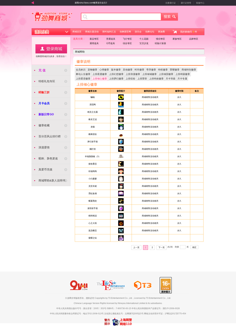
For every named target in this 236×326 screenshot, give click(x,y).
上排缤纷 (130, 78)
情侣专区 (160, 39)
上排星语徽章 (83, 78)
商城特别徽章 (189, 69)
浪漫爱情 (44, 147)
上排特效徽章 (156, 78)
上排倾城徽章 (149, 74)
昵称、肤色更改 (48, 158)
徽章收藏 (44, 125)
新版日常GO (46, 114)
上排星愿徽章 (99, 74)
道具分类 (51, 31)
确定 (194, 247)
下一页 (161, 247)
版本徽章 (116, 69)
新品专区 (94, 39)
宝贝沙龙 (143, 43)
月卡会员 (44, 103)
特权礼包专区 (47, 81)
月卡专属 (182, 78)
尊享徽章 (151, 69)
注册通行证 (170, 3)
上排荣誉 (142, 78)
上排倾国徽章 (166, 74)
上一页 (136, 247)
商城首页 (76, 31)
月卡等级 (170, 78)
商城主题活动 (92, 31)
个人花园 (143, 39)
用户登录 (51, 48)
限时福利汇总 (109, 31)
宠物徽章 (92, 69)
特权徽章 (163, 69)
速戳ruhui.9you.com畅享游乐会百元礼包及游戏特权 (95, 3)
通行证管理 (186, 3)
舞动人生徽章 (83, 74)
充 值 (42, 70)
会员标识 (81, 69)
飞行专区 (127, 39)
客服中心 (200, 3)
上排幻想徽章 (116, 74)
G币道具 (110, 43)
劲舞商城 (52, 18)
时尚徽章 (139, 69)
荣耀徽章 (175, 69)
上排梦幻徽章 (116, 78)
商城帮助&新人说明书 (52, 180)
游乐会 (138, 31)
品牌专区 (193, 39)
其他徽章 (128, 69)
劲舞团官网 (125, 31)
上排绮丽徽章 (182, 74)
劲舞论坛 (149, 31)
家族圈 (161, 31)
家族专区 (177, 39)
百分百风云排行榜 (50, 136)
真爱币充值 (45, 169)
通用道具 (94, 43)
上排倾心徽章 (99, 78)
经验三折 (44, 92)
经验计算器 (160, 43)
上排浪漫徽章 (133, 74)
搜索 (169, 17)
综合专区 (127, 43)
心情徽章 (104, 69)
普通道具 (110, 39)
